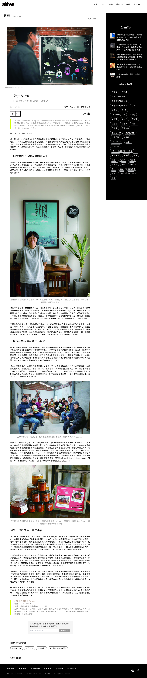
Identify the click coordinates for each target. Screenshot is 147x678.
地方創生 (29, 648)
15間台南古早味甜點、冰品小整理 (128, 75)
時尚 (132, 164)
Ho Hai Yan (116, 141)
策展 (118, 4)
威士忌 (114, 164)
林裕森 (132, 114)
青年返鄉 (41, 648)
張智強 (114, 123)
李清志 (114, 110)
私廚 (113, 159)
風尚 (96, 4)
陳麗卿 (124, 92)
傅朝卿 (126, 137)
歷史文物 (125, 128)
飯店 (122, 168)
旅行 (113, 168)
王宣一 (129, 141)
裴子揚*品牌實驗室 (119, 101)
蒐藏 (113, 173)
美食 (113, 178)
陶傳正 (124, 119)
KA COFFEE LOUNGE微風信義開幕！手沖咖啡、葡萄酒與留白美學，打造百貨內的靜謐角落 (129, 47)
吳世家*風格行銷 (118, 96)
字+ (18, 113)
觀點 (111, 4)
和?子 (124, 110)
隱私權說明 (35, 668)
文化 (103, 4)
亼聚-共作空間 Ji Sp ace (24, 601)
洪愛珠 (134, 105)
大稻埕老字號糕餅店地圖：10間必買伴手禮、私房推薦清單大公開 (129, 67)
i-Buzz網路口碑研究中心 (122, 150)
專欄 (128, 4)
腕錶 (135, 155)
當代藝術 (131, 168)
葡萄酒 (132, 159)
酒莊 (123, 164)
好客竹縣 (115, 137)
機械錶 (126, 155)
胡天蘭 (114, 119)
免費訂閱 (64, 630)
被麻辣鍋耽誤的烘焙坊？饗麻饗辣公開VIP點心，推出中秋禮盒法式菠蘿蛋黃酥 (129, 37)
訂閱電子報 (71, 668)
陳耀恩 (114, 92)
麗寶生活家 (130, 132)
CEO (122, 173)
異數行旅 (115, 146)
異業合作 (22, 668)
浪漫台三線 (16, 648)
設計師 (131, 173)
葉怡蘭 (134, 119)
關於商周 (11, 668)
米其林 (122, 159)
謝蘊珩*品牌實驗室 (119, 105)
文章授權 (47, 668)
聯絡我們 (59, 668)
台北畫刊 (115, 155)
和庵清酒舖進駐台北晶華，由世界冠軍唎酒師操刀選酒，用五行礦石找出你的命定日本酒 (129, 57)
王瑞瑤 (114, 128)
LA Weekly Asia (118, 114)
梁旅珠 (134, 123)
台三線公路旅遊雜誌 (58, 648)
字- (13, 114)
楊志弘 (124, 123)
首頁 (89, 18)
